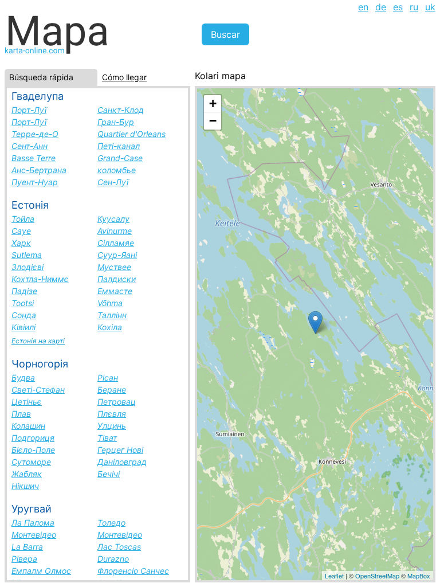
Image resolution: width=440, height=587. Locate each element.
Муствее (114, 267)
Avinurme (114, 231)
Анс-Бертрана (38, 170)
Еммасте (114, 291)
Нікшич (25, 486)
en (363, 7)
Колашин (28, 426)
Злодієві (27, 267)
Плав (21, 413)
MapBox (418, 575)
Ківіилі (23, 327)
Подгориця (32, 438)
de (380, 7)
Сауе (21, 231)
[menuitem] (363, 7)
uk (430, 7)
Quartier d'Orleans (131, 134)
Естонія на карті (38, 340)
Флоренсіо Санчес (133, 571)
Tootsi (22, 303)
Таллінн (112, 315)
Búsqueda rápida (41, 77)
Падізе (24, 291)
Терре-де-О (34, 134)
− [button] (213, 121)
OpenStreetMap (377, 575)
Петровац (116, 401)
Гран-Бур (115, 122)
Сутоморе (31, 462)
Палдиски (116, 279)
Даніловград (122, 462)
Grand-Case (120, 158)
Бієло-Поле (33, 450)
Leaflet (334, 575)
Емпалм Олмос (41, 571)
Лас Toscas (119, 546)
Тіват (107, 438)
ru (414, 7)
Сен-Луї (112, 182)
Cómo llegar (124, 77)
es (398, 7)
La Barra (27, 546)
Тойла (22, 219)
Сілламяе (115, 243)
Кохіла (109, 327)
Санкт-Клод (120, 110)
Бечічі (108, 474)
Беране (111, 389)
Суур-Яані (117, 255)
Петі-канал (118, 146)
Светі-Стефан (38, 389)
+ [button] (213, 103)
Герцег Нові (120, 450)
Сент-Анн (29, 146)
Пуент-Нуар (34, 182)
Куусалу (113, 219)
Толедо (111, 522)
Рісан (107, 377)
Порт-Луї (28, 110)
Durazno (113, 558)
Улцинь (111, 426)
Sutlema (26, 255)
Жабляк (26, 474)
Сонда (23, 315)
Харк (21, 243)
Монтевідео (33, 534)
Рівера (24, 558)
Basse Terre (33, 158)
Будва (23, 377)
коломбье (116, 170)
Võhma (110, 303)
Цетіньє (26, 401)
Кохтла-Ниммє (40, 279)
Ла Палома (32, 522)
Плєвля (111, 413)
